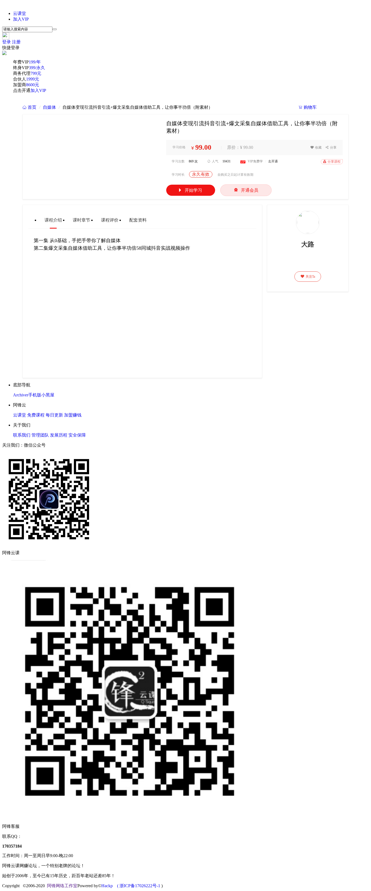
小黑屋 (47, 395)
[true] (54, 29)
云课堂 (19, 13)
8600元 (32, 84)
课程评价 (109, 220)
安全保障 (77, 435)
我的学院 (335, 107)
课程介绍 (53, 220)
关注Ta (308, 276)
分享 (331, 147)
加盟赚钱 (72, 415)
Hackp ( (110, 885)
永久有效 (200, 174)
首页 (29, 107)
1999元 (32, 79)
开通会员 (246, 190)
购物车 (307, 107)
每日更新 (54, 415)
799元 (35, 73)
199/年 (35, 62)
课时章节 (81, 220)
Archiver (20, 395)
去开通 (273, 161)
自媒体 (49, 107)
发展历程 (58, 435)
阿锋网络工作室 (62, 885)
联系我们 (21, 435)
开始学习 (190, 190)
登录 (6, 42)
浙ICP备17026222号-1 (140, 885)
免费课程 (36, 415)
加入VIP (21, 19)
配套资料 (138, 220)
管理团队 (40, 435)
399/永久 (37, 67)
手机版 (34, 395)
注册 (16, 42)
